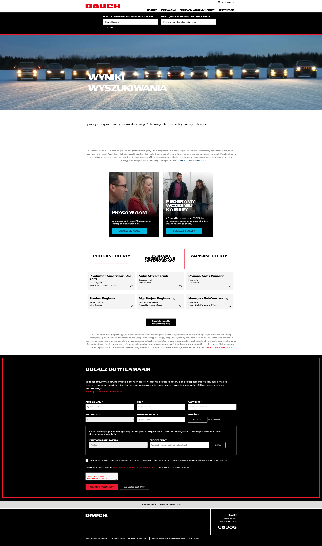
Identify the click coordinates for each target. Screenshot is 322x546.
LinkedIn (227, 527)
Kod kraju (93, 414)
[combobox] (188, 22)
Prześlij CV (194, 414)
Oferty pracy (226, 10)
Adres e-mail (94, 402)
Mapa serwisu (194, 538)
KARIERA (152, 10)
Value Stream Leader (154, 276)
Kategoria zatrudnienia (103, 440)
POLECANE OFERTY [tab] (111, 256)
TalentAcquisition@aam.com (192, 160)
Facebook (219, 527)
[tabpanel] (161, 299)
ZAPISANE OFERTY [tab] (208, 256)
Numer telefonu (147, 414)
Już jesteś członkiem (134, 487)
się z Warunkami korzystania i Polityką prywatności (132, 467)
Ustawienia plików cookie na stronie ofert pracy (161, 504)
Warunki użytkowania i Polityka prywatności (168, 538)
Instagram (234, 527)
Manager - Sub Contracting (208, 298)
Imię (140, 402)
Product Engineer (103, 298)
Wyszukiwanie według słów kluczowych (128, 16)
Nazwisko (195, 402)
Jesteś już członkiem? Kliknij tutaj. (104, 391)
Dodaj (218, 445)
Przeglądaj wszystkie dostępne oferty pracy (161, 322)
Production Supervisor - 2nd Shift (111, 277)
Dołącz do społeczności (102, 487)
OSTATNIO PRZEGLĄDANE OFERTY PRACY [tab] (160, 259)
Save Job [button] (131, 286)
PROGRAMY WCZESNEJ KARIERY (197, 10)
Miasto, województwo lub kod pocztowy (186, 16)
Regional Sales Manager (206, 276)
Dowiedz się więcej (129, 230)
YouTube (231, 527)
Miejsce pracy (158, 440)
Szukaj (110, 27)
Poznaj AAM (168, 10)
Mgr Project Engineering (157, 298)
